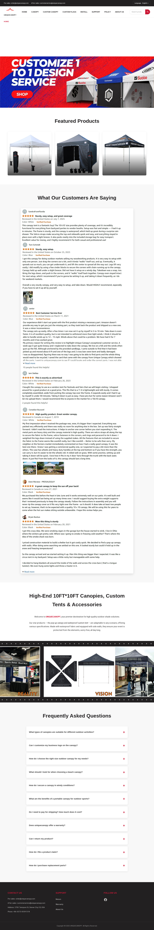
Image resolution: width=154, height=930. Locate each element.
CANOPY (35, 12)
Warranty (59, 904)
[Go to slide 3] (80, 102)
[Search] (147, 11)
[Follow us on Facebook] (105, 900)
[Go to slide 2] (77, 103)
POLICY (107, 12)
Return (58, 899)
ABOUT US (119, 12)
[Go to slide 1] (74, 102)
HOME (24, 12)
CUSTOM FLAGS (69, 12)
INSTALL (83, 12)
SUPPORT (96, 12)
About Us (59, 909)
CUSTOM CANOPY (50, 12)
